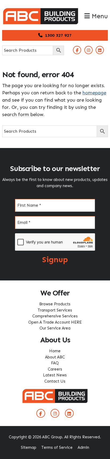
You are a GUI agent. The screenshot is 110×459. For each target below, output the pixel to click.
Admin (83, 447)
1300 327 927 (58, 35)
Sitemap (28, 447)
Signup (55, 259)
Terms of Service (57, 447)
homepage (94, 93)
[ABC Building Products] (40, 11)
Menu (99, 16)
